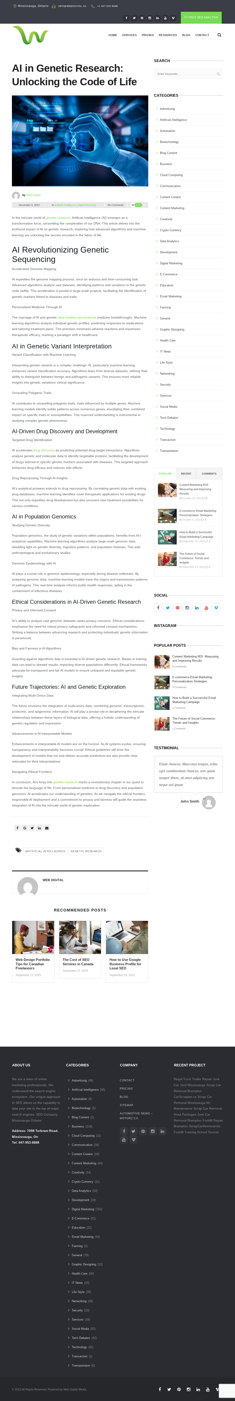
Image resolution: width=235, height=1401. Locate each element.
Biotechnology (169, 142)
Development (168, 252)
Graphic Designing (172, 329)
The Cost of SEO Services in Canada (78, 962)
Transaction (168, 439)
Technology (167, 428)
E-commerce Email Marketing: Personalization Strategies (198, 513)
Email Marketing (171, 296)
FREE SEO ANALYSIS (203, 17)
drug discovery (44, 450)
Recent (186, 473)
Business (166, 164)
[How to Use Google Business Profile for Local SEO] (127, 939)
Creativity (166, 219)
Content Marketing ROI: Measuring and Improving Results (195, 489)
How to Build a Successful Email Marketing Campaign (196, 534)
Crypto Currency (171, 230)
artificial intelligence (45, 851)
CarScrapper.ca (185, 1097)
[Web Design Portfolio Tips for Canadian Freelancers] (33, 939)
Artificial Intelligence (65, 205)
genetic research (58, 217)
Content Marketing (172, 208)
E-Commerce (168, 274)
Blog (186, 35)
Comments (209, 473)
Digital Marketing (87, 205)
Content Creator (170, 197)
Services (129, 35)
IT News (165, 351)
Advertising (167, 109)
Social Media (168, 406)
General (165, 318)
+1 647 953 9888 (107, 6)
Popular (165, 473)
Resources (168, 35)
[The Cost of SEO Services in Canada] (80, 939)
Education (166, 285)
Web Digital (33, 195)
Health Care (168, 340)
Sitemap (126, 1105)
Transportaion (169, 451)
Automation (167, 131)
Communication (170, 186)
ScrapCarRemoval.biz (205, 1126)
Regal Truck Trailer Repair (193, 1079)
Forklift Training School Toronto (196, 1132)
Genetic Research (86, 851)
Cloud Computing (171, 175)
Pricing (148, 35)
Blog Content (168, 153)
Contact (202, 35)
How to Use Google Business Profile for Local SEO (125, 964)
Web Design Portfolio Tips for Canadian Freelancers (33, 964)
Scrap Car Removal (207, 1108)
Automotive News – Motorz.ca (136, 1116)
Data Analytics (169, 241)
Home (113, 35)
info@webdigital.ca (72, 6)
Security (165, 384)
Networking (167, 373)
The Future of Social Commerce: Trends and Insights (194, 558)
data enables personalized (77, 317)
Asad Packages (185, 1114)
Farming (165, 307)
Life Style (166, 362)
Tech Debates (169, 417)
